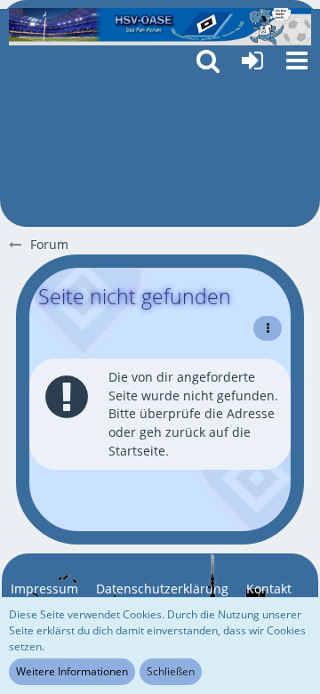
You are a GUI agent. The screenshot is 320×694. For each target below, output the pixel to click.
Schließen (171, 671)
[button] (297, 60)
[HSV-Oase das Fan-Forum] (160, 26)
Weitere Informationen (72, 671)
